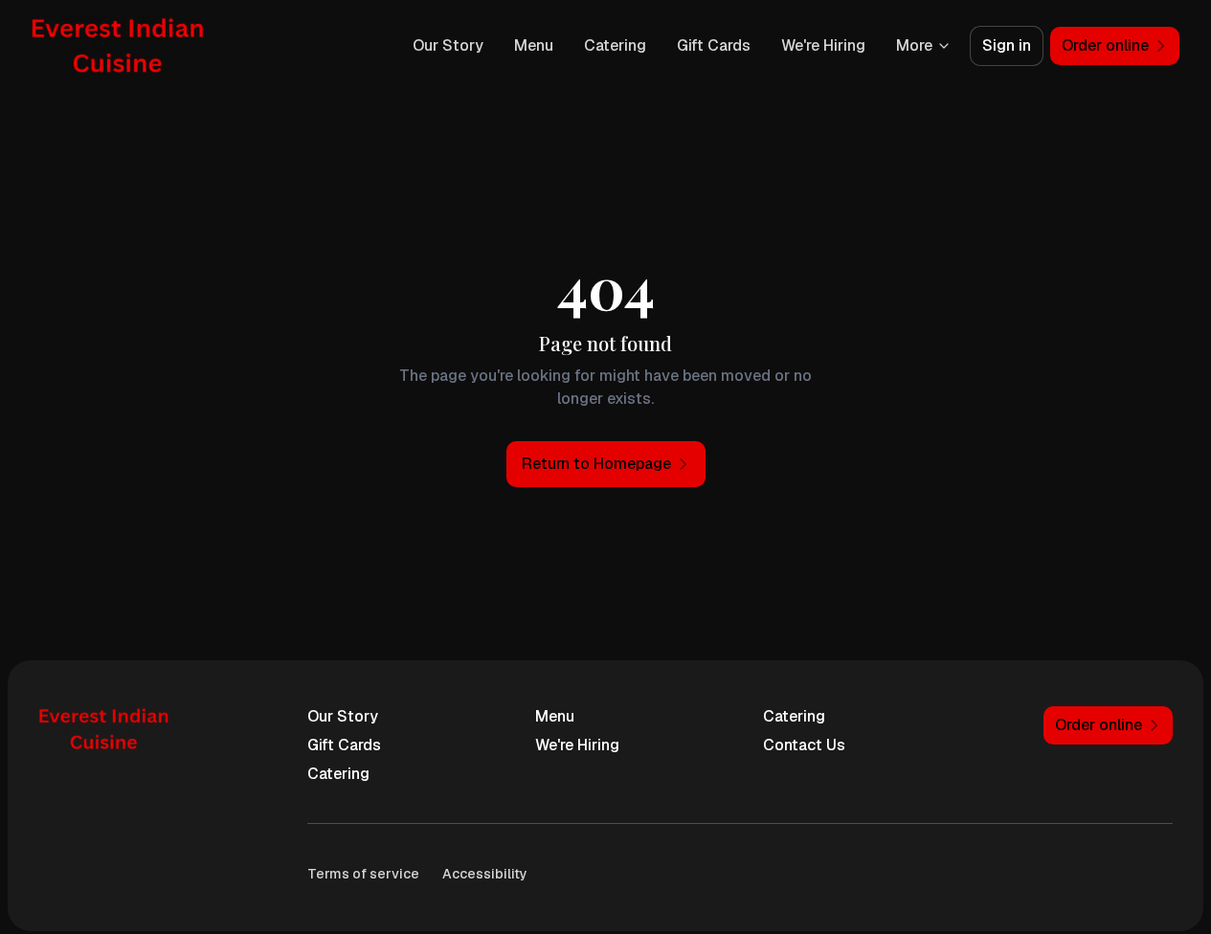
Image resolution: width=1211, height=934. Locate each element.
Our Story (448, 45)
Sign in (1006, 45)
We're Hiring (823, 45)
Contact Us (804, 745)
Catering (615, 45)
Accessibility (484, 873)
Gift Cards (714, 45)
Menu (533, 45)
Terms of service (363, 873)
